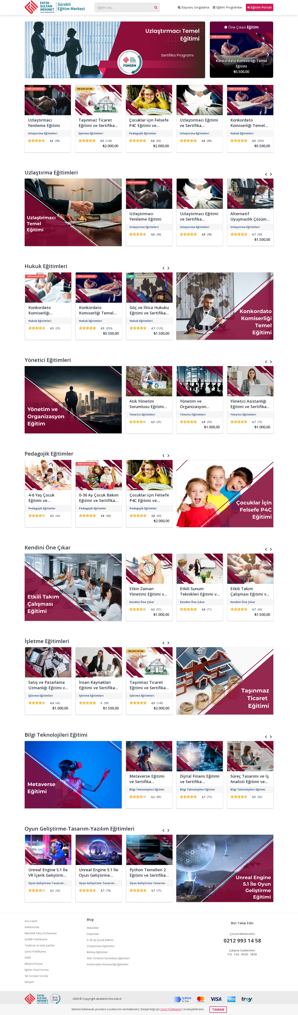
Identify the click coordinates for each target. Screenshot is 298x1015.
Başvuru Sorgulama (195, 7)
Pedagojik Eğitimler (49, 453)
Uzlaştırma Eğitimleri (51, 172)
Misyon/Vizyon (34, 964)
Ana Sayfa (31, 921)
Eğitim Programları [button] (228, 7)
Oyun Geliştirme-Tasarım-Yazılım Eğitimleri (79, 828)
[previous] (215, 55)
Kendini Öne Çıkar (47, 547)
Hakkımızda (32, 927)
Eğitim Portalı (261, 7)
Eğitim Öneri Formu (37, 970)
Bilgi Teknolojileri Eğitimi (56, 734)
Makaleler (93, 928)
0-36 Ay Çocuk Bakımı (100, 940)
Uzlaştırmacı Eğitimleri (101, 946)
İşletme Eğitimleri (47, 641)
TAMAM (218, 1009)
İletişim (29, 982)
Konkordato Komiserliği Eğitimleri (107, 964)
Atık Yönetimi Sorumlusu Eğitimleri (108, 958)
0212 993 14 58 (242, 940)
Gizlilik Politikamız (36, 939)
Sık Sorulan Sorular (36, 976)
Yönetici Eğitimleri (48, 359)
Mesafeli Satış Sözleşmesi (41, 933)
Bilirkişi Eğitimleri (97, 952)
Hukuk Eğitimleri (46, 266)
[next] (267, 55)
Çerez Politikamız (35, 951)
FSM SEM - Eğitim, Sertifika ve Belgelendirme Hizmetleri (57, 7)
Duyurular (93, 934)
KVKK (28, 957)
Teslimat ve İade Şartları (40, 945)
